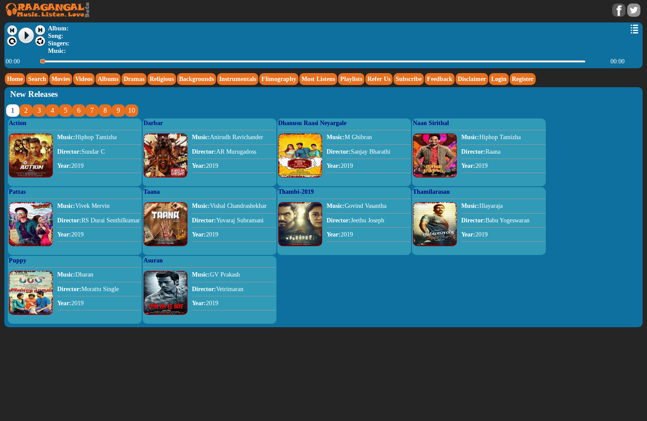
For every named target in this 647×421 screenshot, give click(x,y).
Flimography (278, 78)
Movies (60, 78)
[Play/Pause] (26, 35)
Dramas (134, 78)
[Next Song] (40, 30)
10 (131, 110)
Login (499, 78)
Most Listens (318, 78)
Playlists (351, 78)
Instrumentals (237, 78)
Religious (162, 78)
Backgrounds (196, 78)
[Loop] (12, 41)
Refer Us (379, 78)
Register (522, 78)
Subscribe (409, 78)
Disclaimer (472, 78)
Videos (83, 78)
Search (37, 78)
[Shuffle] (40, 41)
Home (15, 78)
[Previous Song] (12, 30)
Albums (108, 78)
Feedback (439, 78)
